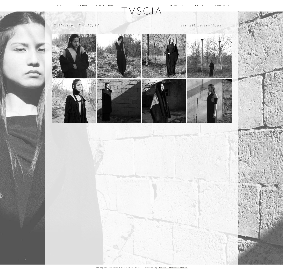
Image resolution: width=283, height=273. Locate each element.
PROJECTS (176, 5)
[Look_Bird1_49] (74, 123)
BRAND (82, 5)
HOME (59, 5)
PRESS (199, 5)
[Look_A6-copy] (119, 78)
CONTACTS (222, 5)
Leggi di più (180, 270)
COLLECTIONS (105, 5)
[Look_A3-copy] (74, 78)
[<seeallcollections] (200, 25)
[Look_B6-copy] (164, 78)
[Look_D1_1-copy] (164, 123)
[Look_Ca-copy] (119, 123)
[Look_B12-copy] (209, 78)
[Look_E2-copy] (209, 123)
